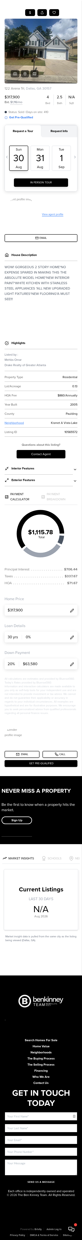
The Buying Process (41, 1058)
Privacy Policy (17, 1235)
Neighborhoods (41, 1052)
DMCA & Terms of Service (44, 1235)
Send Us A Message (41, 1182)
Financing (41, 1071)
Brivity (38, 1229)
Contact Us (41, 1083)
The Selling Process (41, 1065)
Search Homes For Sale (41, 1040)
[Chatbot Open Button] (71, 1229)
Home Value (41, 1046)
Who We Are (41, 1077)
